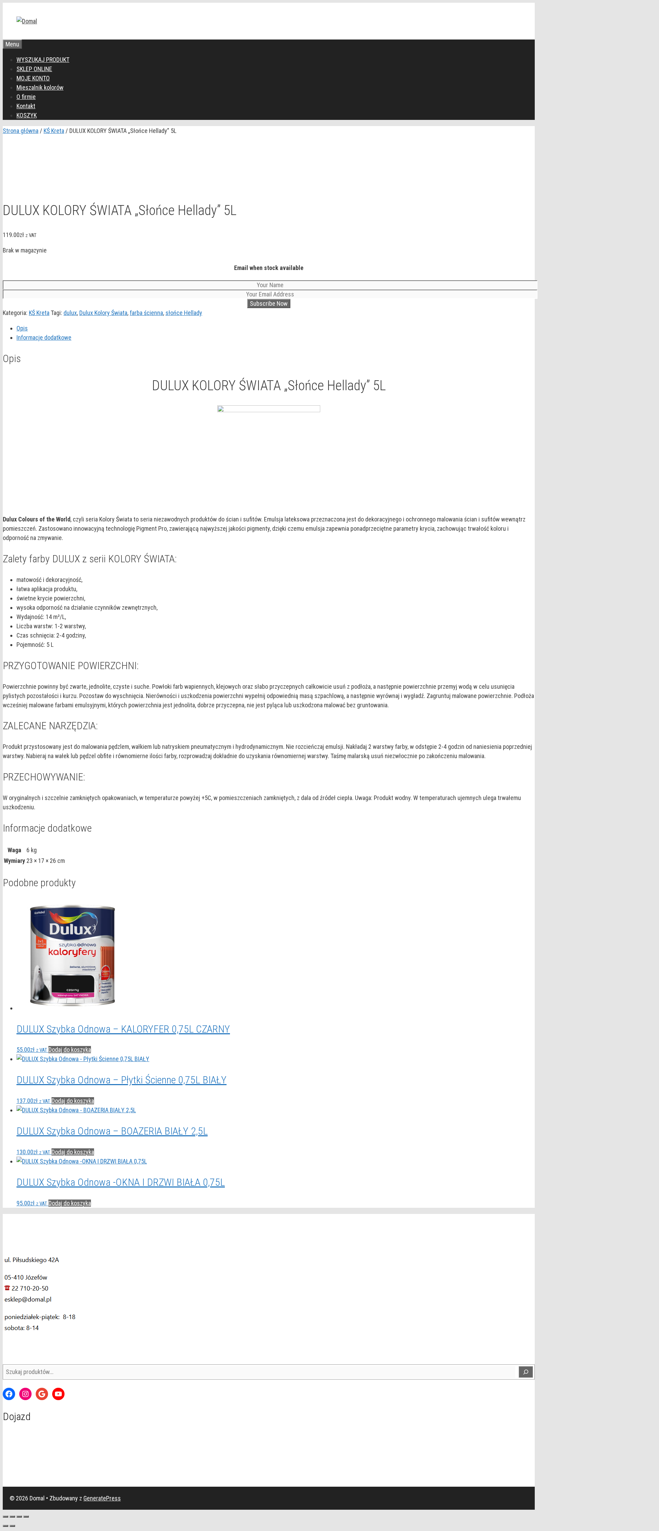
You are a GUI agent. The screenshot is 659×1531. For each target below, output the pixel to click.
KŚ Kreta (54, 130)
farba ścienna (146, 312)
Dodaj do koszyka (69, 1049)
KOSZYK (26, 115)
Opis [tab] (22, 328)
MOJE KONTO (33, 78)
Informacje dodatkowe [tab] (43, 337)
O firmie (26, 96)
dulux (70, 312)
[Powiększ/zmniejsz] (5, 1517)
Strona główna (20, 130)
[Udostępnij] (19, 1517)
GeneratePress (102, 1498)
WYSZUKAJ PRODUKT (42, 59)
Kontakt (25, 106)
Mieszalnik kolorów (39, 87)
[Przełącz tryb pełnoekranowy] (12, 1517)
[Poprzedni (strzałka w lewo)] (5, 1526)
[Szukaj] (526, 1372)
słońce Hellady (183, 312)
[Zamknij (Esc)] (26, 1517)
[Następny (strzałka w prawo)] (12, 1526)
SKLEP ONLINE (34, 68)
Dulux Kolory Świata (103, 312)
